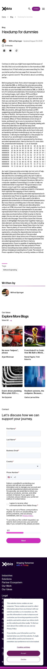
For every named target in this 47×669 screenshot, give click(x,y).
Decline (23, 659)
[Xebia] (7, 8)
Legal (5, 595)
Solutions (7, 579)
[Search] (29, 8)
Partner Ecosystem (12, 582)
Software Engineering (10, 270)
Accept (23, 653)
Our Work (7, 585)
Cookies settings (23, 647)
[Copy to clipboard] (16, 50)
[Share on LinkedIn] (4, 50)
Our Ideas (7, 589)
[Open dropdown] (43, 9)
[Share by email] (10, 50)
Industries (7, 575)
